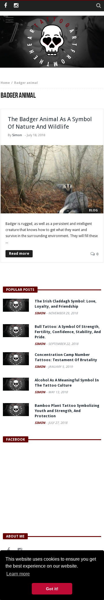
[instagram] (16, 6)
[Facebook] (5, 6)
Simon (17, 135)
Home (5, 83)
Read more (19, 253)
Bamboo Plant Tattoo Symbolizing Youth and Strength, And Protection (67, 410)
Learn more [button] (18, 573)
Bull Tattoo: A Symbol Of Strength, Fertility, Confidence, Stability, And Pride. (68, 331)
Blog (93, 210)
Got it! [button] (52, 588)
